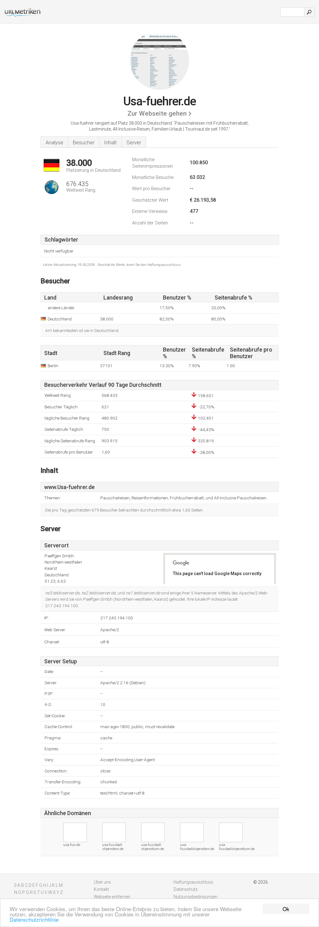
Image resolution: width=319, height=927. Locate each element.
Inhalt (110, 142)
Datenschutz (186, 889)
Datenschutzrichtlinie (34, 919)
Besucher (83, 142)
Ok (286, 909)
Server (133, 142)
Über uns (102, 882)
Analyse (54, 142)
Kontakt (101, 889)
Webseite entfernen (112, 896)
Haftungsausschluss (193, 882)
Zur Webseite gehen (157, 113)
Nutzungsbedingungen (195, 896)
